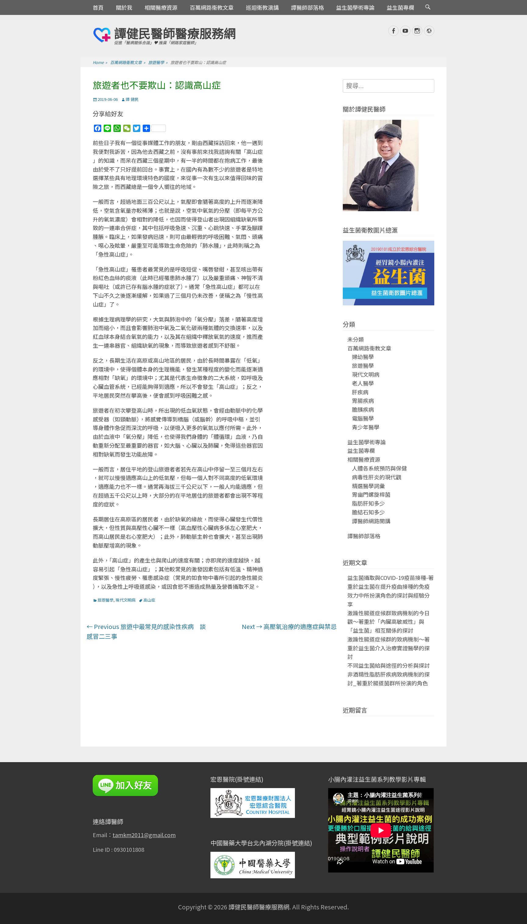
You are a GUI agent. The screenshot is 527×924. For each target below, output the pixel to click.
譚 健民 (132, 99)
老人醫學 (363, 383)
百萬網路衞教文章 (212, 7)
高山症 (149, 600)
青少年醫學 (365, 427)
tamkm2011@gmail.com (144, 835)
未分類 (355, 339)
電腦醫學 (363, 418)
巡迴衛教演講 (262, 7)
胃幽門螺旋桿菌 (371, 494)
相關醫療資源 (161, 7)
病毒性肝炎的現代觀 (376, 477)
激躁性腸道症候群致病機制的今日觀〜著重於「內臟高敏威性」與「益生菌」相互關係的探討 (388, 621)
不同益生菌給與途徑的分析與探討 (388, 665)
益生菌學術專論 (355, 7)
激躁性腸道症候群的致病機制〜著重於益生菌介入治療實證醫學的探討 (388, 648)
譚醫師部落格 (307, 7)
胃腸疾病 (363, 400)
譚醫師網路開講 (371, 521)
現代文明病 (125, 600)
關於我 (124, 7)
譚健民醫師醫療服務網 (175, 33)
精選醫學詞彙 (368, 486)
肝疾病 (360, 392)
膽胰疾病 (363, 409)
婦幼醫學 (363, 357)
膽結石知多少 (368, 512)
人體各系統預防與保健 (379, 468)
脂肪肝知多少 (368, 503)
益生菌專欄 (400, 7)
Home (100, 62)
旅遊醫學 (157, 62)
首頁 (98, 7)
